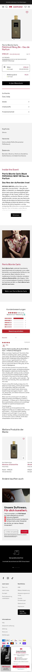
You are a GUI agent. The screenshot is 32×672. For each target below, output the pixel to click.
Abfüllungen (6, 635)
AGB (19, 587)
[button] (8, 318)
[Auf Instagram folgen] (8, 578)
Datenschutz (21, 603)
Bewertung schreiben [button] (16, 331)
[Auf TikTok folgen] (12, 578)
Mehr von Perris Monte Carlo (16, 291)
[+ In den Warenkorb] (23, 458)
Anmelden (24, 532)
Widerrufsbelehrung (24, 590)
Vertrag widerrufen (23, 612)
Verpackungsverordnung (24, 594)
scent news (5, 590)
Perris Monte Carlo (10, 45)
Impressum (21, 606)
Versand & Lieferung (8, 626)
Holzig (8, 96)
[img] (6, 342)
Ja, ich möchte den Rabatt (21, 666)
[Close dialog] (30, 648)
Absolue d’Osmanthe (10, 464)
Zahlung (4, 629)
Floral (4, 96)
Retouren (5, 632)
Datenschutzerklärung (10, 536)
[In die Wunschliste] (24, 439)
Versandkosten (6, 59)
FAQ (3, 622)
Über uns (4, 587)
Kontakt (4, 593)
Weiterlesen (16, 215)
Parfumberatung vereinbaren (7, 597)
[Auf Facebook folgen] (3, 578)
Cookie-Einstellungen (22, 599)
